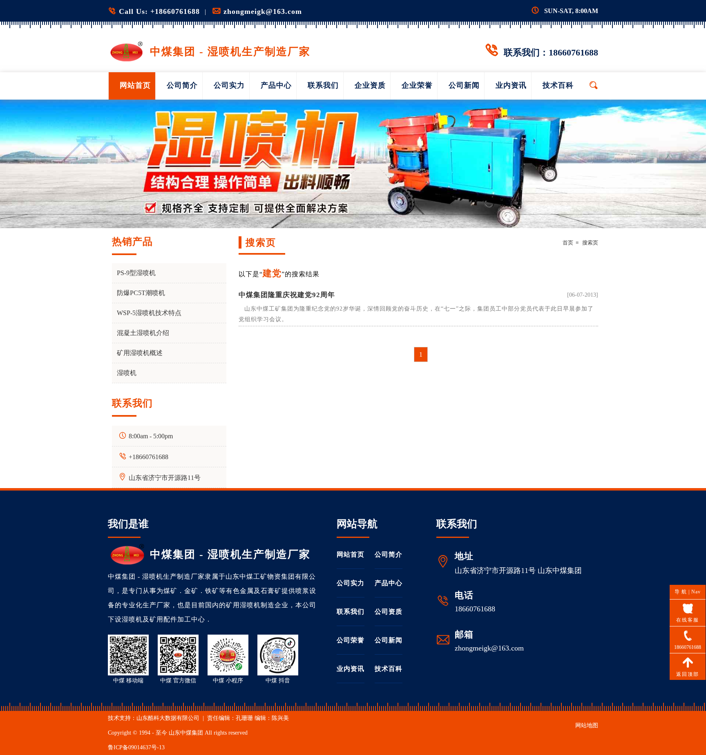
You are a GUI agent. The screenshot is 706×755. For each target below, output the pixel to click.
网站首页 (135, 85)
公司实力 (229, 85)
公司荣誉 (350, 640)
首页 (568, 243)
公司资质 (388, 611)
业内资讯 (511, 85)
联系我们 (323, 85)
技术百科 (558, 85)
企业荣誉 (417, 85)
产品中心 (276, 85)
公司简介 (182, 85)
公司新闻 (464, 85)
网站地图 (586, 725)
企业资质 (370, 85)
